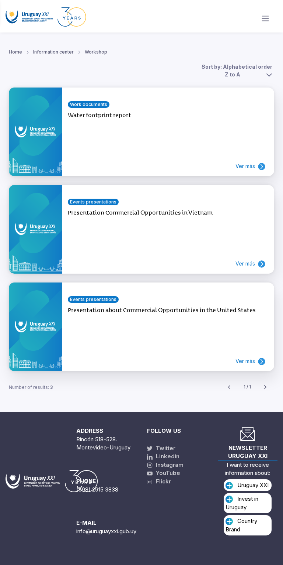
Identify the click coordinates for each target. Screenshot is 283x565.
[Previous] (229, 387)
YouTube (167, 472)
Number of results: (31, 387)
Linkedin (166, 456)
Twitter (164, 448)
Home (15, 52)
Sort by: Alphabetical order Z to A (237, 71)
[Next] (265, 387)
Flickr (161, 481)
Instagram (169, 464)
